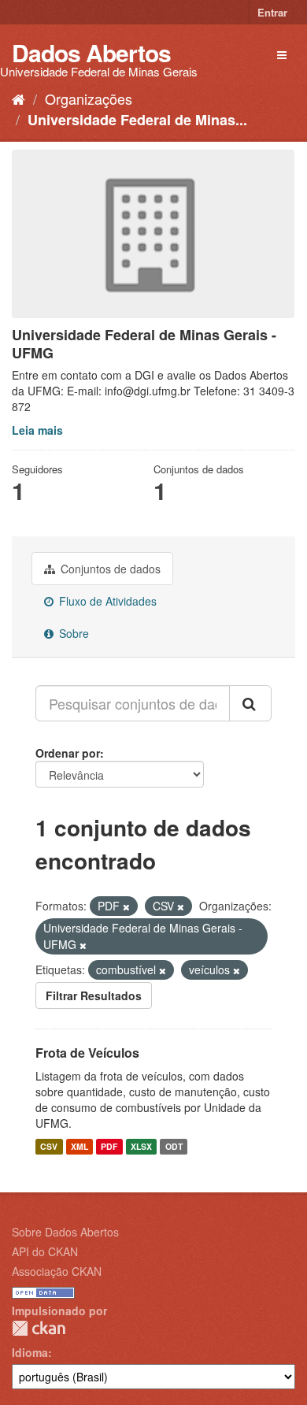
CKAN (38, 1328)
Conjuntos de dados (109, 568)
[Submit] (250, 703)
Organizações (88, 98)
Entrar (272, 12)
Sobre (72, 633)
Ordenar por (67, 753)
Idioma (30, 1352)
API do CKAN (45, 1251)
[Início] (18, 98)
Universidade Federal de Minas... (137, 119)
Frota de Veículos (87, 1053)
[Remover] (126, 906)
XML (79, 1146)
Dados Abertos (91, 52)
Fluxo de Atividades (106, 601)
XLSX (141, 1146)
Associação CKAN (57, 1271)
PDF (109, 1146)
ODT (174, 1146)
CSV (48, 1146)
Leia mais (37, 430)
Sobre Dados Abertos (65, 1232)
